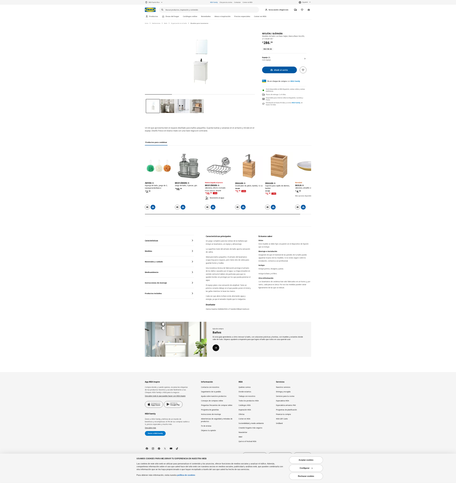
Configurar (304, 468)
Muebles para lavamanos (199, 23)
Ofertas (242, 414)
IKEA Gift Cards (282, 419)
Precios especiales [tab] (242, 16)
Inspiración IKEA (245, 410)
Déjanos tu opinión (208, 430)
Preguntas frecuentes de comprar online (216, 405)
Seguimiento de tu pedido (211, 391)
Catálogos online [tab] (190, 16)
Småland (279, 423)
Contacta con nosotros (210, 387)
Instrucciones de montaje (211, 414)
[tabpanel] (258, 274)
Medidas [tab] (148, 251)
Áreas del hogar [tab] (172, 16)
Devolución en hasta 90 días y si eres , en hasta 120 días (284, 104)
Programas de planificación (286, 410)
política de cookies (186, 475)
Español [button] (305, 2)
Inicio (146, 23)
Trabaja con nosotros (247, 396)
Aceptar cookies (306, 460)
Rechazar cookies (306, 476)
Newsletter (243, 432)
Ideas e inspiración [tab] (222, 16)
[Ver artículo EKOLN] (309, 166)
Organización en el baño (179, 23)
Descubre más (150, 428)
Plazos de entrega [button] (272, 94)
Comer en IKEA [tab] (260, 16)
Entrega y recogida (283, 391)
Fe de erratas (206, 426)
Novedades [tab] (206, 16)
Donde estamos (245, 391)
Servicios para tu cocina (285, 396)
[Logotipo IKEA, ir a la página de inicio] (150, 10)
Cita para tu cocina (226, 2)
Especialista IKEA (282, 401)
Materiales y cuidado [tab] (154, 262)
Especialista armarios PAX (286, 405)
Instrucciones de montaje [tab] (156, 283)
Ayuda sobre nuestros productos (213, 396)
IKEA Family (214, 2)
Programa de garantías (210, 410)
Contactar (237, 2)
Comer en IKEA (247, 2)
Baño (165, 23)
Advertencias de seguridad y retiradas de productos (216, 420)
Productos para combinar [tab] (156, 142)
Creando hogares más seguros (250, 428)
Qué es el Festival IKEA (247, 441)
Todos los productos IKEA (249, 401)
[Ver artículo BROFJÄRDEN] (189, 166)
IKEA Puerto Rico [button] (154, 2)
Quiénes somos (245, 387)
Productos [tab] (153, 16)
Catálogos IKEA (245, 405)
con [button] (283, 81)
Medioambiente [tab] (151, 272)
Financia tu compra (283, 414)
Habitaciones (156, 23)
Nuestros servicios (283, 387)
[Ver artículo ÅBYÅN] (159, 166)
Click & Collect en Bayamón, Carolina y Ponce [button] (284, 99)
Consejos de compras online (212, 401)
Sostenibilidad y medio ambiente (251, 423)
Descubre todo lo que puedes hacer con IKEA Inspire (165, 396)
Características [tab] (151, 240)
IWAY (240, 437)
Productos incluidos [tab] (153, 293)
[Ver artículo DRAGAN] (249, 166)
